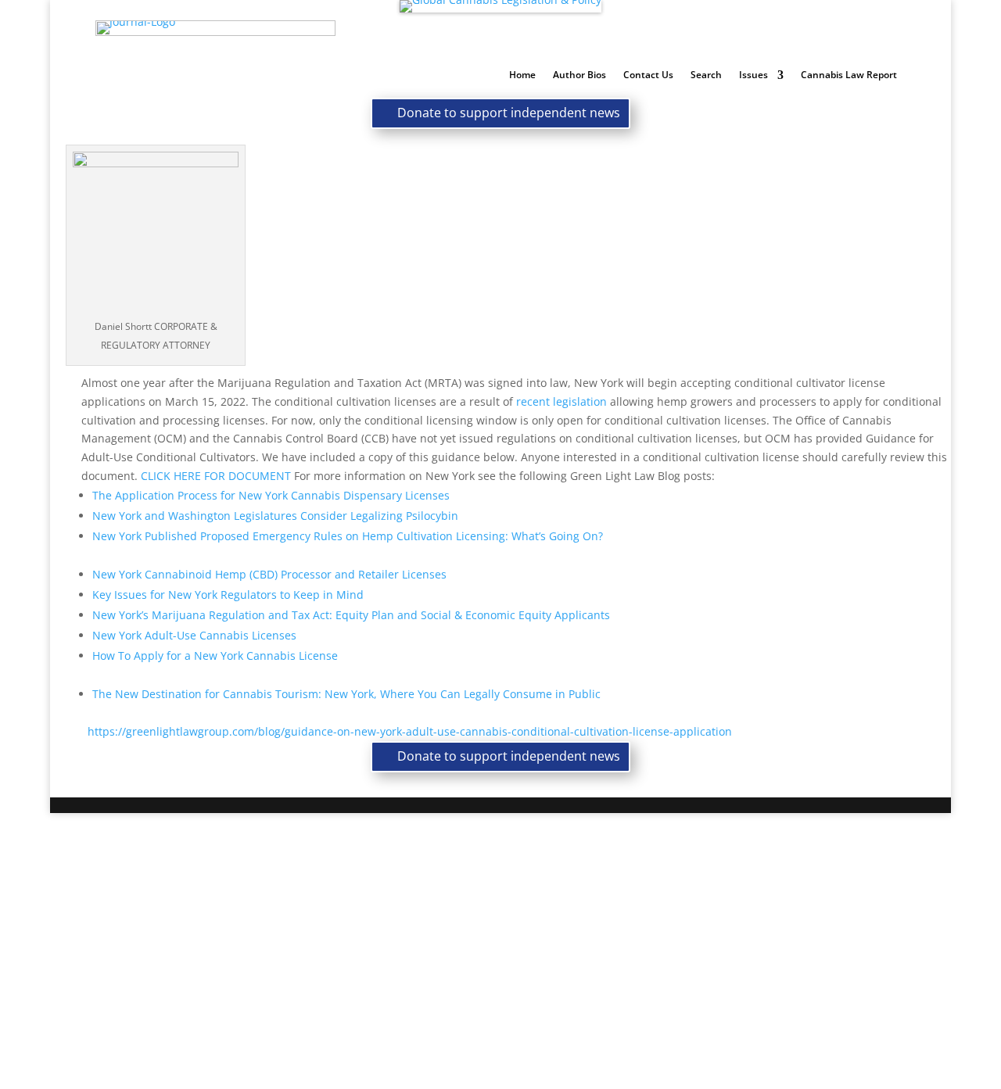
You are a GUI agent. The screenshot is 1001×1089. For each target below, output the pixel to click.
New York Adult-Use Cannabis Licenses (194, 635)
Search (706, 75)
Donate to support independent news (508, 112)
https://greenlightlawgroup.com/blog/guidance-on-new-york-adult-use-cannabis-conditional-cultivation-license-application (410, 731)
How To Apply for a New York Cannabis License (215, 655)
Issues (753, 75)
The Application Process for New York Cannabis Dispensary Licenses (271, 495)
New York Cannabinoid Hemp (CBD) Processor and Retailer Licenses (269, 574)
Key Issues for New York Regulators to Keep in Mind (228, 594)
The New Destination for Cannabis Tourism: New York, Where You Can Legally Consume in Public (346, 693)
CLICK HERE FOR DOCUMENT (216, 475)
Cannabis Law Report (849, 75)
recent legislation (561, 401)
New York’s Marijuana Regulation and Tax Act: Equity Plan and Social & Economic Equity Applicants (351, 614)
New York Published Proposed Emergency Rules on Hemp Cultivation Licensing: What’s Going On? (347, 535)
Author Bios (579, 75)
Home (522, 75)
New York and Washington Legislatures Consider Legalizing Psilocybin (275, 515)
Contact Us (648, 75)
